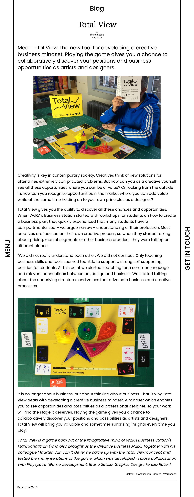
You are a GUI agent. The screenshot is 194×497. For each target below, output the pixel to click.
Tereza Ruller (157, 464)
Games (157, 474)
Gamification (143, 474)
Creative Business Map (118, 446)
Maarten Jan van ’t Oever (61, 452)
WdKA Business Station (147, 440)
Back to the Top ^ (27, 487)
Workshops (169, 474)
